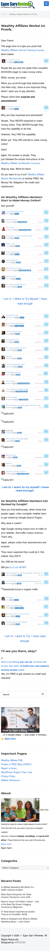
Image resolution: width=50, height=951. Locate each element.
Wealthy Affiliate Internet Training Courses (22, 50)
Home (3, 14)
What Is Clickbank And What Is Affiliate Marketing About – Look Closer (19, 920)
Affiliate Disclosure (10, 780)
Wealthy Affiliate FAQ (12, 760)
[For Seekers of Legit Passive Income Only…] (18, 5)
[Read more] (6, 844)
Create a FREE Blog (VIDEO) (16, 764)
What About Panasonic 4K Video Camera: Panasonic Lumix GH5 (16, 895)
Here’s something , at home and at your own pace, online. (25, 665)
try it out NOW (17, 567)
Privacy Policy (8, 776)
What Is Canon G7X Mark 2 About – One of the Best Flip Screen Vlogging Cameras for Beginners (20, 904)
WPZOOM (20, 942)
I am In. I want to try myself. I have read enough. (25, 489)
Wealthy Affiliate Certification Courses (20, 163)
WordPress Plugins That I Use (16, 772)
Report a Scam (9, 768)
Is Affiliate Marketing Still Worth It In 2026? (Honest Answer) (17, 888)
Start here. (10, 738)
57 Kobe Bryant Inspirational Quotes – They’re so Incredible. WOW (18, 913)
